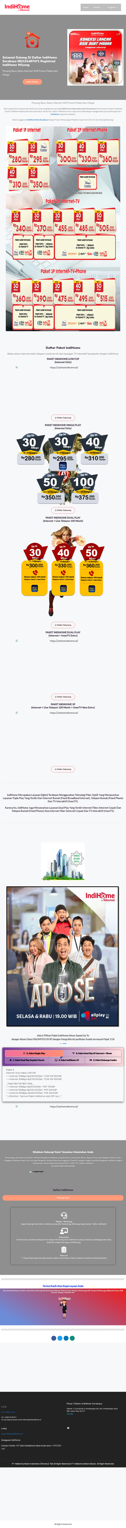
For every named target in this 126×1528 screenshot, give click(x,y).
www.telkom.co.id (8, 1412)
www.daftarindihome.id (12, 1434)
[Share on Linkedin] (66, 1338)
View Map (70, 1414)
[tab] (34, 1053)
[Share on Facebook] (53, 1338)
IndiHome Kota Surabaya (37, 120)
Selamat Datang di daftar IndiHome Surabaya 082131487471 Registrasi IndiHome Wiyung (29, 61)
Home (86, 7)
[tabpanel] (63, 1084)
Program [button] (112, 7)
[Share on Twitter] (59, 1338)
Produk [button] (97, 7)
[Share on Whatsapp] (72, 1338)
